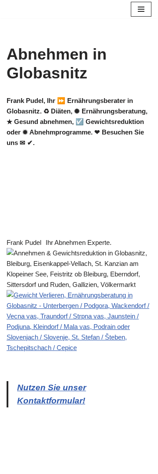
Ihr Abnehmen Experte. (78, 242)
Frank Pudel (24, 242)
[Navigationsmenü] (141, 9)
